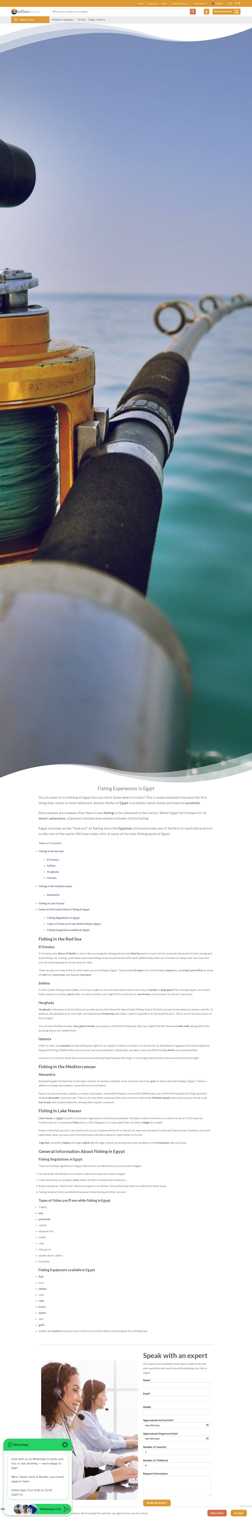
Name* (147, 1380)
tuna (75, 1026)
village (145, 1122)
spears (42, 1312)
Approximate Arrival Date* (158, 1420)
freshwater (163, 1142)
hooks (42, 1306)
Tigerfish (44, 1142)
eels (41, 1213)
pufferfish (44, 1219)
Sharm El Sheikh (67, 953)
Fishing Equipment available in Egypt (68, 929)
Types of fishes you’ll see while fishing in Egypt (74, 923)
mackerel (85, 974)
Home (140, 3)
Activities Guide (179, 3)
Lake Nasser (46, 1118)
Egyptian (125, 828)
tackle (56, 1330)
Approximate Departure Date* (160, 1433)
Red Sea (136, 953)
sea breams (144, 994)
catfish (86, 1142)
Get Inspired (199, 3)
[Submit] (193, 12)
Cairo (75, 989)
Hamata (51, 877)
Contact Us (152, 3)
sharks (171, 1050)
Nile (75, 1122)
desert (44, 818)
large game (167, 989)
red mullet (53, 1097)
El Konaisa (53, 859)
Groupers (139, 970)
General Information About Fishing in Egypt (64, 909)
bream (186, 970)
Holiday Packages (62, 19)
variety (153, 989)
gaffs (42, 1324)
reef (44, 974)
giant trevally (87, 1026)
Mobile (147, 1407)
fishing (109, 813)
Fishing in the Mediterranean (55, 886)
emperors (171, 970)
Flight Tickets (96, 19)
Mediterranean (161, 1097)
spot (152, 1081)
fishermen (109, 1013)
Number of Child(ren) (155, 1460)
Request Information (155, 1473)
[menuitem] (218, 3)
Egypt (123, 803)
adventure (57, 818)
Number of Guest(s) (154, 1447)
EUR (230, 3)
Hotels (82, 19)
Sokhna (51, 865)
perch (70, 994)
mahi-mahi (183, 1026)
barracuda (45, 1102)
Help (163, 3)
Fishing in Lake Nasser (52, 903)
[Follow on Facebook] (236, 3)
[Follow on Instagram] (239, 3)
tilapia (66, 1142)
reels (41, 1300)
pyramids (193, 803)
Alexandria (53, 894)
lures (76, 1179)
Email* (146, 1393)
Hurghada (53, 871)
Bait (41, 1276)
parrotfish (197, 970)
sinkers (43, 1288)
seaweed (65, 1045)
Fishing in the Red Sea (51, 851)
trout (62, 974)
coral (55, 974)
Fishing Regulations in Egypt (63, 917)
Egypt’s (60, 1118)
